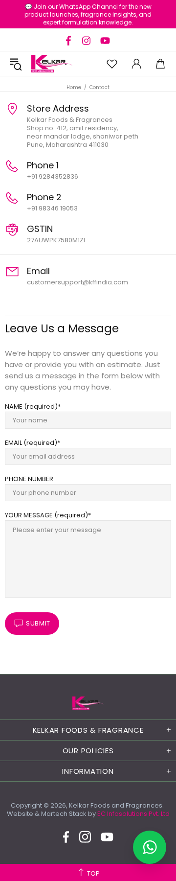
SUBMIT (38, 623)
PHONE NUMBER (29, 479)
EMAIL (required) (31, 443)
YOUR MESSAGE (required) (46, 515)
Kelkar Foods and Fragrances (51, 63)
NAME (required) (31, 406)
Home (73, 87)
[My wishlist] (111, 63)
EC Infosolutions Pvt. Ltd (133, 814)
